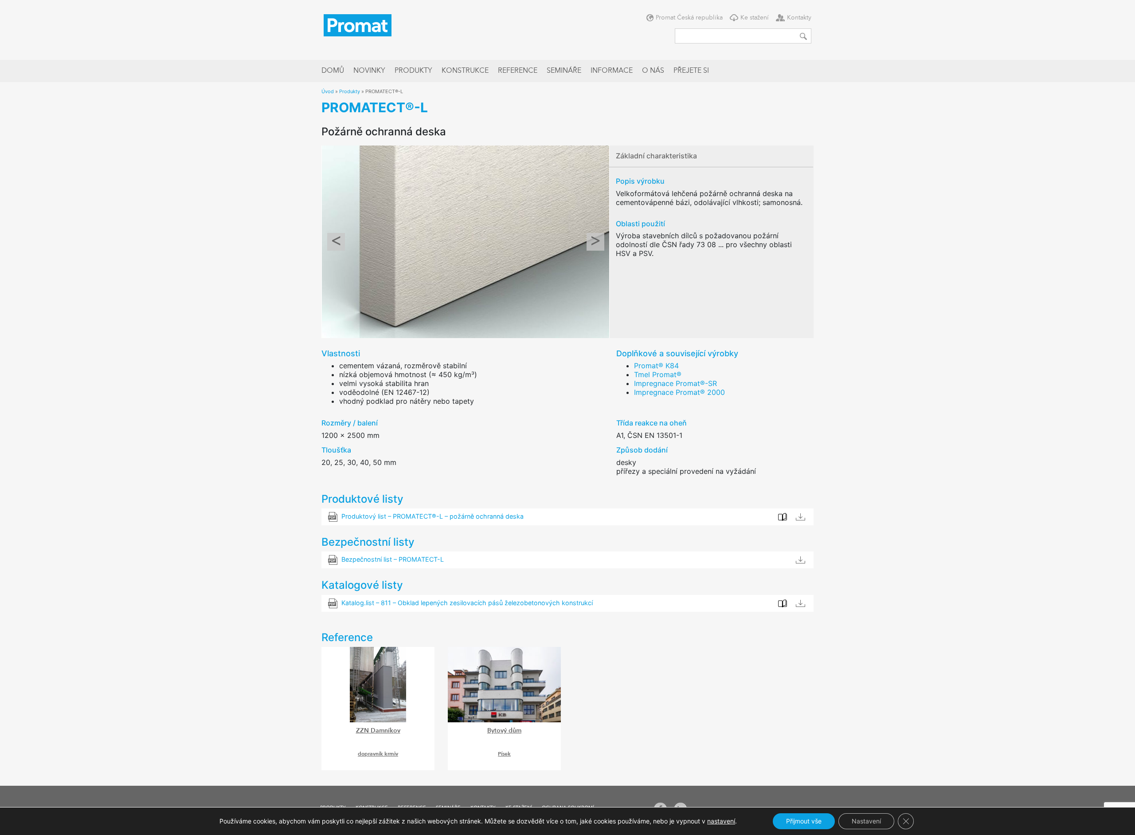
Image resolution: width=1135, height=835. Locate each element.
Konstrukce (465, 71)
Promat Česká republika (689, 18)
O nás (653, 71)
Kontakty (799, 18)
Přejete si (691, 71)
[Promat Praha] (357, 24)
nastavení (721, 821)
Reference (517, 71)
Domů (332, 71)
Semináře (564, 71)
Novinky (369, 71)
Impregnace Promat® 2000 (679, 392)
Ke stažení (754, 18)
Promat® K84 (656, 365)
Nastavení (866, 821)
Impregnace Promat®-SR (675, 383)
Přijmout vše (804, 821)
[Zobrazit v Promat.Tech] (782, 603)
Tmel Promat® (657, 374)
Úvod (327, 91)
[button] (335, 242)
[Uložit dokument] (800, 560)
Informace (612, 71)
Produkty (413, 71)
